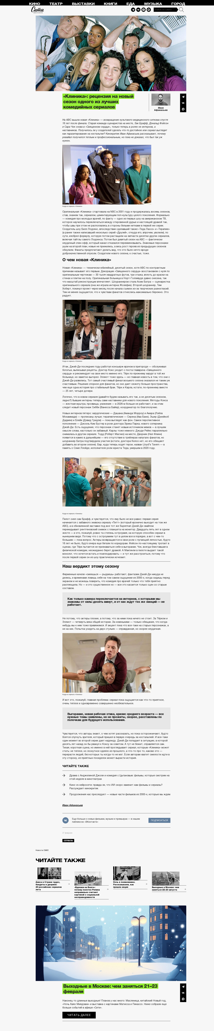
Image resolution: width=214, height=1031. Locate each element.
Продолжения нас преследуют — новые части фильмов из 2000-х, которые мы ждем (119, 794)
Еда (130, 4)
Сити (37, 9)
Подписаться (159, 820)
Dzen (143, 10)
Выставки (83, 4)
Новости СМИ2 (42, 850)
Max (149, 10)
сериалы (68, 841)
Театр (55, 4)
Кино (34, 4)
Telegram (133, 10)
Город (178, 4)
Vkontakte (138, 10)
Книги (110, 4)
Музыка (153, 4)
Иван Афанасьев (161, 109)
